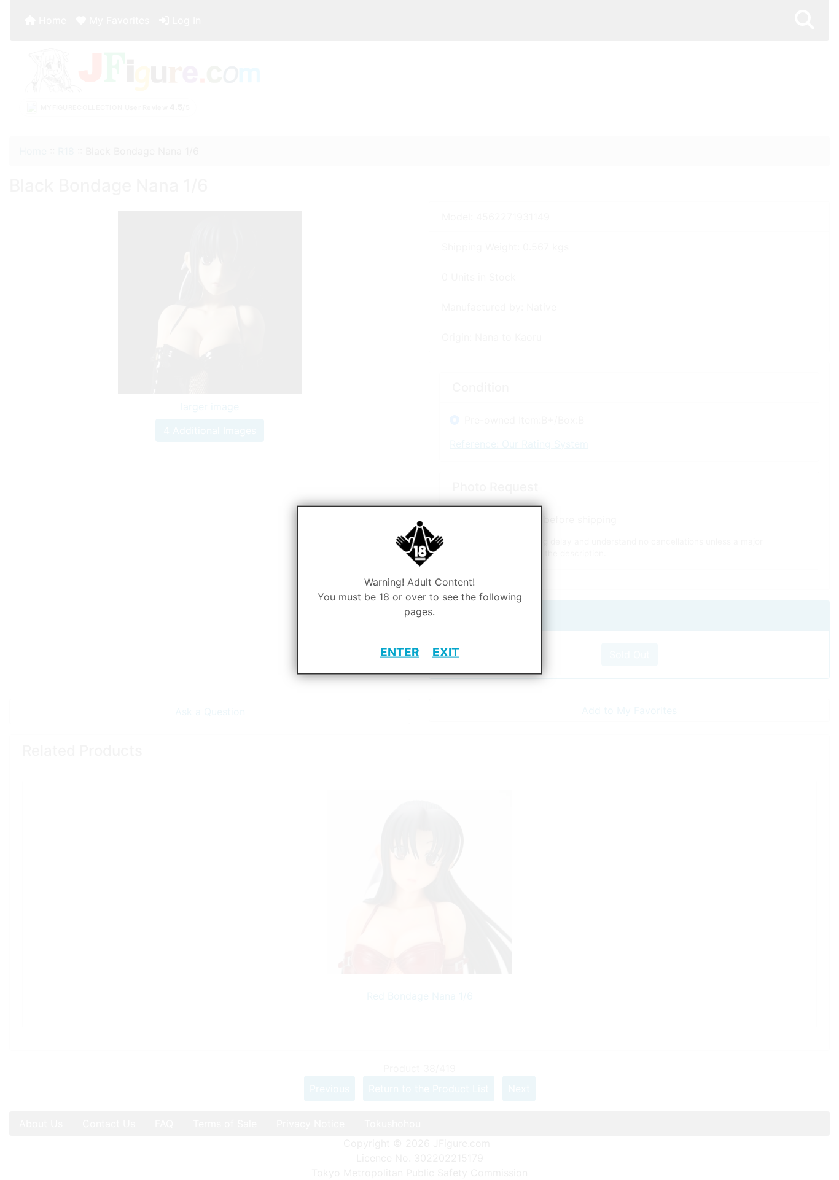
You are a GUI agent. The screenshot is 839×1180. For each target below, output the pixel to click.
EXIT (445, 652)
